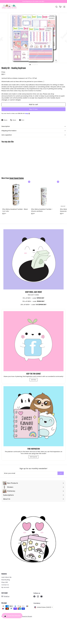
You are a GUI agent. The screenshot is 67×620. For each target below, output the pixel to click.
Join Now (33, 380)
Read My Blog (5, 580)
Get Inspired (33, 457)
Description (5, 126)
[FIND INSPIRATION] (33, 416)
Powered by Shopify (26, 616)
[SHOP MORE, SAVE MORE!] (33, 259)
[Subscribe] (60, 473)
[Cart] (60, 6)
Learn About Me (6, 577)
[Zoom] (56, 60)
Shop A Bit (4, 582)
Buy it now (33, 109)
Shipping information (8, 131)
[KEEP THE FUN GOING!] (33, 341)
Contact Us (5, 585)
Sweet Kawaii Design (16, 178)
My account (5, 587)
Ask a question (6, 135)
